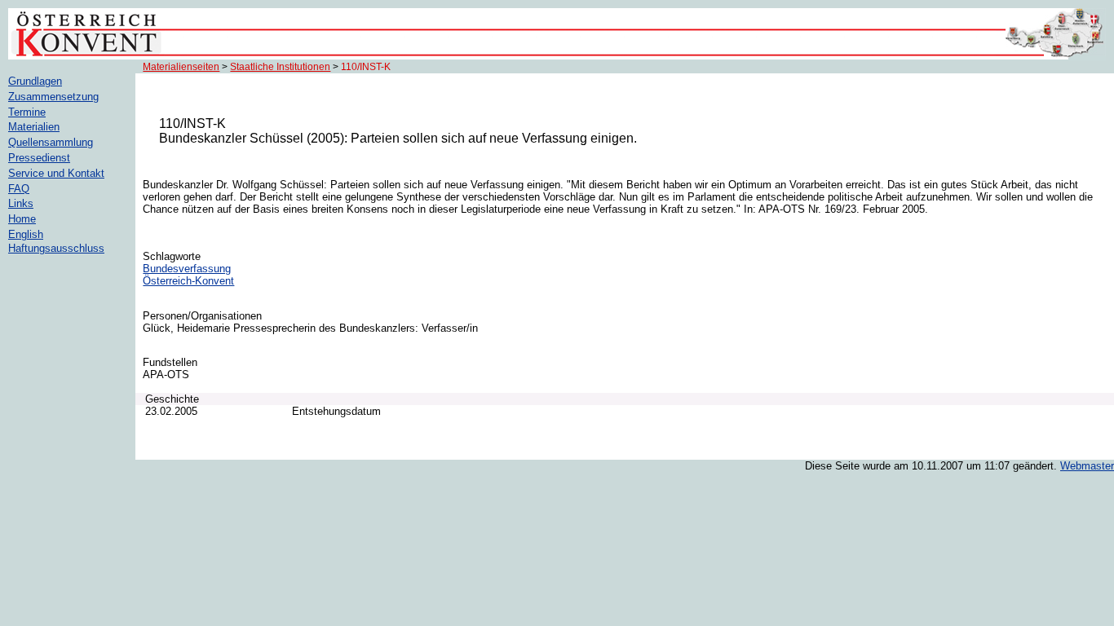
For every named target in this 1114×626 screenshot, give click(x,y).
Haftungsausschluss (56, 248)
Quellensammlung (50, 142)
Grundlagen (35, 81)
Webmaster (1087, 466)
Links (20, 203)
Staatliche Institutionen (280, 67)
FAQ (18, 189)
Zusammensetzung (53, 96)
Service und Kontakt (56, 173)
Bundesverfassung (187, 268)
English (25, 234)
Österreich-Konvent (188, 281)
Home (22, 219)
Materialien (34, 127)
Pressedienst (39, 158)
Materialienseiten (181, 67)
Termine (27, 112)
